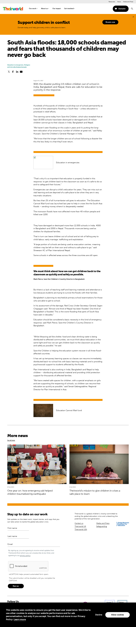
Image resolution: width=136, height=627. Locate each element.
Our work (32, 8)
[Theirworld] (13, 8)
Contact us (79, 523)
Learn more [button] (20, 619)
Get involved (69, 8)
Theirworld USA (81, 529)
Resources (112, 2)
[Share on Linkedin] (17, 72)
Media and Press (128, 2)
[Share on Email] (21, 72)
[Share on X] (8, 72)
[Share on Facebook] (12, 72)
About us (44, 8)
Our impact (56, 8)
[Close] (133, 16)
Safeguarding (101, 526)
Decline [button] (98, 615)
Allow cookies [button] (117, 615)
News (119, 2)
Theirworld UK (80, 526)
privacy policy (25, 555)
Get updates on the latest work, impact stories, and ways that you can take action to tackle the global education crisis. (33, 520)
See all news (11, 440)
